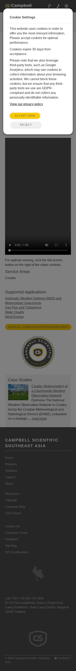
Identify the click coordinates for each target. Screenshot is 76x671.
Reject (26, 124)
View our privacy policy (26, 104)
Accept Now (25, 115)
